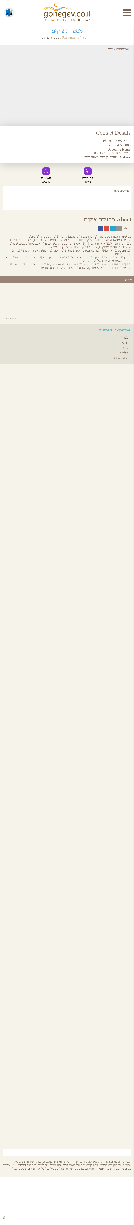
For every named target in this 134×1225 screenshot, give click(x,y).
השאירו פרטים (46, 179)
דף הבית (87, 37)
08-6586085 (122, 145)
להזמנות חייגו (88, 179)
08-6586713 (122, 141)
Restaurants (70, 37)
